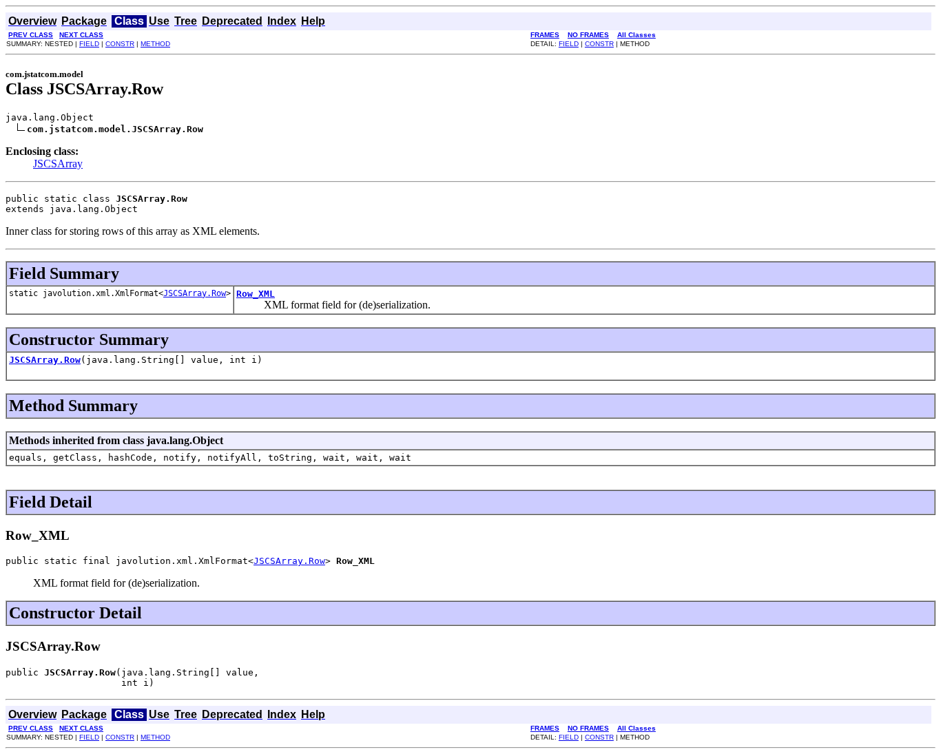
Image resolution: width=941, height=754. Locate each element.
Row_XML (255, 294)
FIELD (89, 44)
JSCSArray (58, 163)
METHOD (155, 44)
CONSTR (119, 44)
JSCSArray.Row (194, 293)
